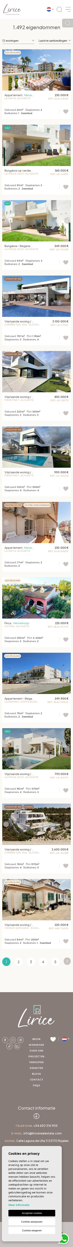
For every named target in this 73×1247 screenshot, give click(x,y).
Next (67, 70)
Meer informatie (18, 1205)
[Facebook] (5, 1039)
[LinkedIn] (17, 1045)
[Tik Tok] (9, 1045)
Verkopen (36, 1062)
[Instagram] (21, 1039)
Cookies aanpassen (31, 1221)
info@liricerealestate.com (42, 1133)
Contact (36, 1079)
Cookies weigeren (32, 1230)
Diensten (36, 1068)
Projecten (36, 1056)
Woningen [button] (36, 1044)
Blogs (36, 1073)
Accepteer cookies (32, 1213)
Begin (36, 1039)
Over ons (36, 1050)
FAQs (36, 1085)
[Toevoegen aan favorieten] (64, 111)
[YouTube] (13, 1039)
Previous (6, 70)
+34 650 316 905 (45, 1126)
